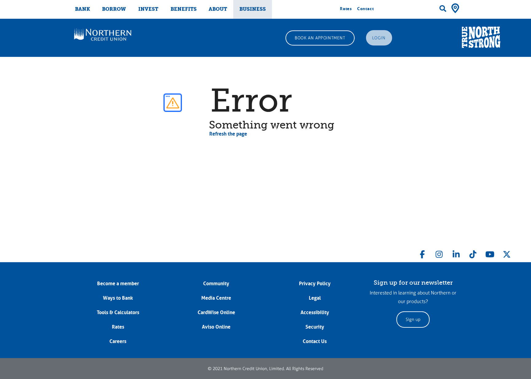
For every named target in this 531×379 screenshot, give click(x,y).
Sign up (413, 319)
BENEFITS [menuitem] (184, 9)
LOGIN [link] (379, 38)
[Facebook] (422, 253)
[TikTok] (473, 253)
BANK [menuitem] (82, 9)
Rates (346, 8)
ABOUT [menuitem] (218, 9)
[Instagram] (439, 253)
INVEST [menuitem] (148, 9)
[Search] (442, 9)
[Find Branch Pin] (455, 8)
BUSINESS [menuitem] (252, 9)
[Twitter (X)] (507, 253)
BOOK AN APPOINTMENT (320, 38)
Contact (365, 8)
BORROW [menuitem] (114, 9)
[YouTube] (490, 253)
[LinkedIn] (456, 253)
